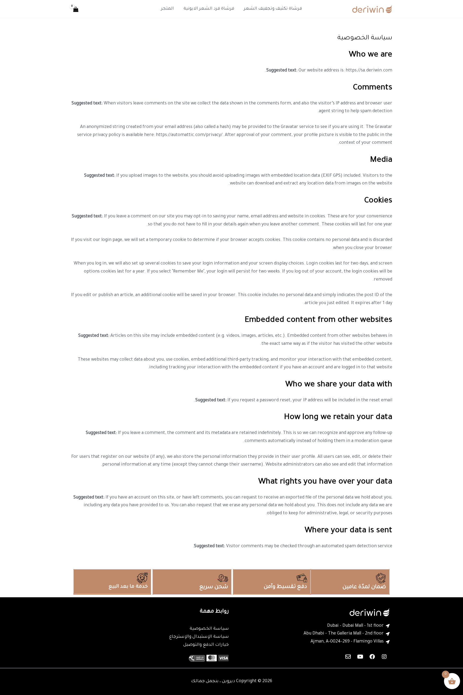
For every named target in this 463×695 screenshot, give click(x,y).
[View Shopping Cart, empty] (76, 9)
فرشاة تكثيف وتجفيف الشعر (273, 8)
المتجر (167, 8)
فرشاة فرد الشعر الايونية (209, 8)
